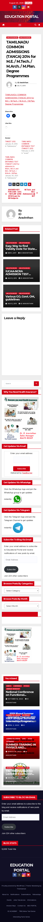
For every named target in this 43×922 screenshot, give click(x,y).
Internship (26, 715)
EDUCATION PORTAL (21, 16)
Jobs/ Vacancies (19, 900)
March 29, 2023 (15, 751)
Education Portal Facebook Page (20, 614)
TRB (27, 768)
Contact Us (22, 906)
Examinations (26, 894)
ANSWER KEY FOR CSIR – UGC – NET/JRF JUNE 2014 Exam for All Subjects (15, 194)
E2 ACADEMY (12, 911)
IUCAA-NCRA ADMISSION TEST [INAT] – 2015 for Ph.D (20, 274)
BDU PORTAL (32, 906)
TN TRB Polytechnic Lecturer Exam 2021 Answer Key (19, 773)
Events (8, 686)
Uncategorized (12, 37)
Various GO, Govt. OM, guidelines (20, 298)
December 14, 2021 (16, 778)
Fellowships (37, 894)
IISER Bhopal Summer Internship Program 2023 (20, 721)
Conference (17, 686)
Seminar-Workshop (13, 689)
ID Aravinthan (23, 82)
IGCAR (30, 738)
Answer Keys (11, 906)
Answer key (10, 768)
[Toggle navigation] (19, 25)
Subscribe (11, 569)
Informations (31, 900)
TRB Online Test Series (27, 911)
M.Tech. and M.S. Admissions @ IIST (29, 193)
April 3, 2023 (14, 725)
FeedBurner (27, 473)
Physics (26, 686)
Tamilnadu (20, 768)
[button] (35, 25)
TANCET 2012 (10, 141)
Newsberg (35, 886)
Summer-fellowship (13, 715)
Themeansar (21, 889)
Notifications (15, 894)
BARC (24, 738)
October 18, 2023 (16, 699)
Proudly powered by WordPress (13, 886)
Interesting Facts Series (21, 917)
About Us (5, 894)
